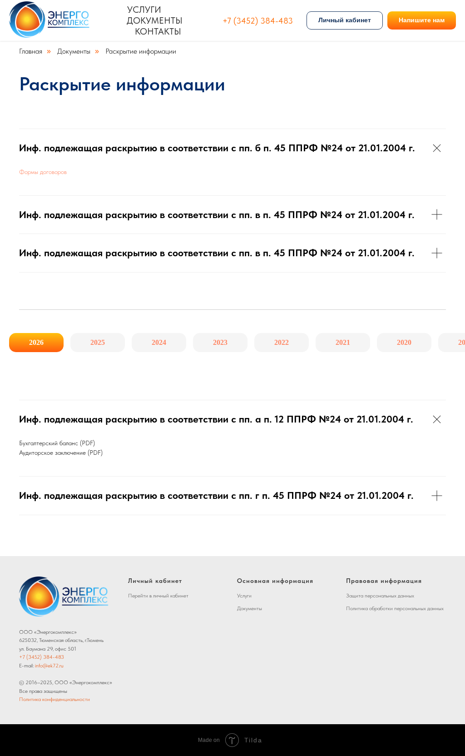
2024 (159, 342)
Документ (248, 608)
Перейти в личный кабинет (158, 595)
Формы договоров (43, 171)
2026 (36, 342)
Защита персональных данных (380, 595)
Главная (30, 51)
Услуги (144, 9)
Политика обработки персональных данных (395, 608)
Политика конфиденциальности (54, 699)
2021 (343, 342)
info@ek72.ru (49, 665)
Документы (155, 20)
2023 (220, 342)
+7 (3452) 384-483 (258, 20)
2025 (97, 342)
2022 (281, 342)
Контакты (158, 31)
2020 (404, 342)
